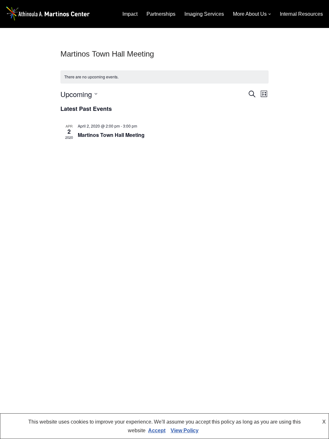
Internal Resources (301, 14)
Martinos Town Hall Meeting (111, 135)
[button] (269, 14)
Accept (156, 430)
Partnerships (161, 14)
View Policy (185, 430)
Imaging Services (204, 14)
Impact (130, 14)
